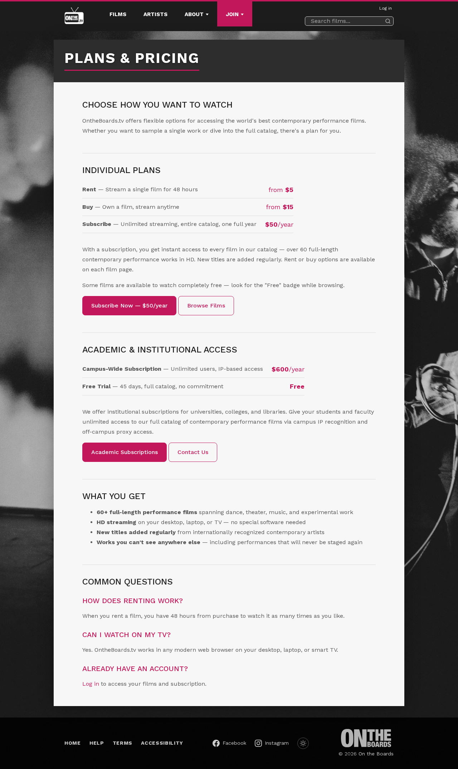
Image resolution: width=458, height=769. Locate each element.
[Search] (388, 21)
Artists (155, 14)
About (194, 14)
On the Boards (376, 753)
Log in (385, 8)
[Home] (74, 16)
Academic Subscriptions (124, 452)
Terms (123, 743)
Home (72, 743)
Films (117, 14)
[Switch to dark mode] (303, 743)
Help (96, 743)
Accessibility (162, 743)
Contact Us (192, 452)
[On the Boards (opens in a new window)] (366, 738)
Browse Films (206, 305)
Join (232, 14)
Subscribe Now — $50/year (129, 305)
